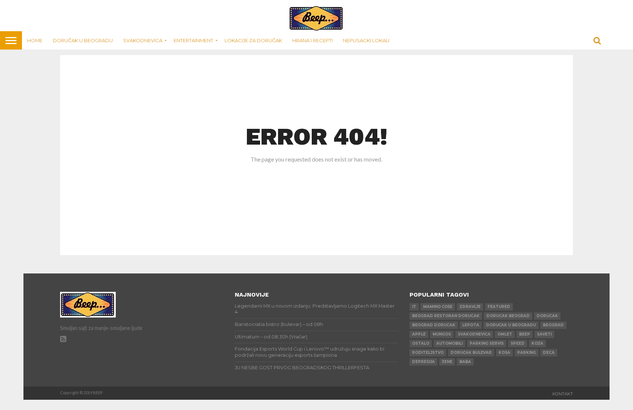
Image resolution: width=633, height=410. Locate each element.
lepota (470, 325)
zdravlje (470, 306)
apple (419, 334)
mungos (442, 334)
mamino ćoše (437, 306)
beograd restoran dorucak (446, 315)
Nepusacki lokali (366, 40)
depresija (423, 361)
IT (414, 306)
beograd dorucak (433, 325)
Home (34, 40)
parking (526, 352)
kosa (504, 352)
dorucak (547, 315)
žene (447, 361)
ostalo (420, 343)
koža (537, 343)
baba (465, 361)
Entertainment (193, 40)
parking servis (487, 343)
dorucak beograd (508, 315)
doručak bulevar (471, 352)
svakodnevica (474, 334)
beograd (553, 325)
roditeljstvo (428, 352)
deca (549, 352)
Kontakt (562, 393)
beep (524, 334)
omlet (504, 334)
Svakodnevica (142, 40)
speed (518, 343)
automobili (449, 343)
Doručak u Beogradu (83, 40)
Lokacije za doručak (253, 40)
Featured (499, 306)
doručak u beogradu (511, 325)
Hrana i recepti (312, 40)
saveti (544, 334)
